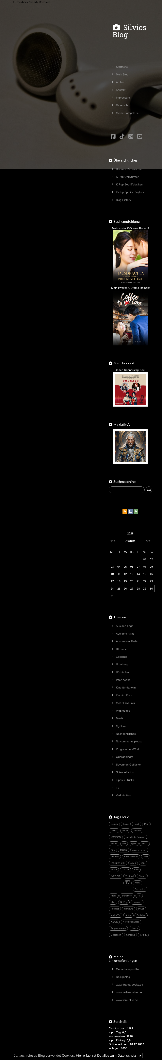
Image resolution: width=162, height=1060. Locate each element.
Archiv (120, 82)
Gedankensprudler (127, 969)
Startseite (122, 66)
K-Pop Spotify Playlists (130, 192)
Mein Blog (122, 74)
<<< (112, 540)
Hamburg (122, 664)
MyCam (121, 726)
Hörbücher (122, 672)
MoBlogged (123, 710)
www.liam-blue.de (127, 1000)
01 (144, 559)
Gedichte (121, 656)
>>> (148, 540)
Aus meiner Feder (127, 641)
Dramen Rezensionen (129, 169)
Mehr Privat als (125, 702)
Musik (119, 718)
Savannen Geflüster (128, 764)
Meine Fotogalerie (127, 113)
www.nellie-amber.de (129, 992)
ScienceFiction (125, 772)
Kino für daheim (126, 687)
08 (144, 566)
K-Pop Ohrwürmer (127, 176)
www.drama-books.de (129, 984)
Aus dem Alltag (125, 633)
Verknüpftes (123, 795)
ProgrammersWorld (128, 749)
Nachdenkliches (126, 733)
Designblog (123, 976)
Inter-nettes (123, 679)
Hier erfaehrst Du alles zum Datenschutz (106, 1055)
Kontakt (120, 89)
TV (118, 787)
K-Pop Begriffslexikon (129, 184)
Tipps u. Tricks (125, 780)
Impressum (123, 97)
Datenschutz (124, 105)
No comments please (129, 741)
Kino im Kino (124, 695)
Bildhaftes (122, 649)
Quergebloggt (124, 756)
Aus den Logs (124, 625)
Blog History (123, 199)
